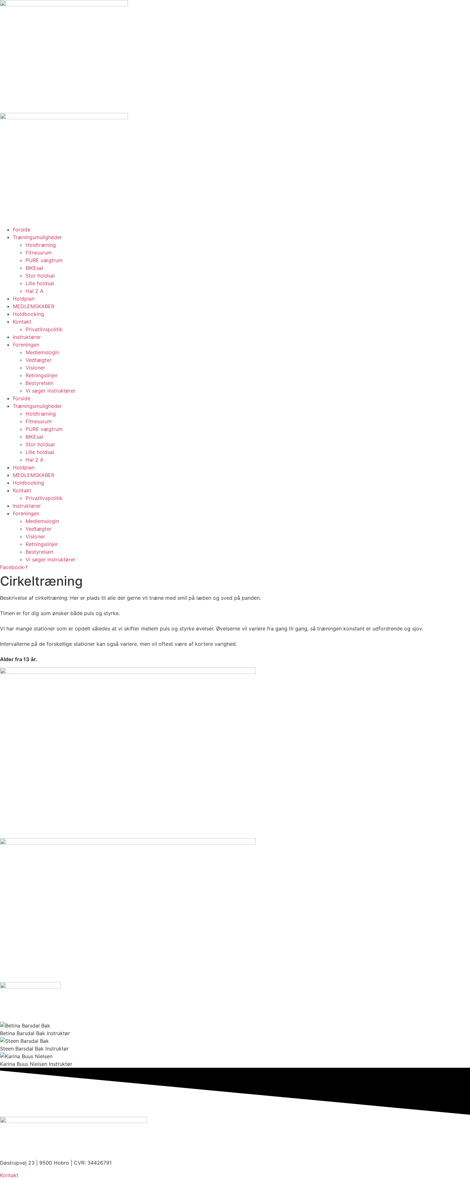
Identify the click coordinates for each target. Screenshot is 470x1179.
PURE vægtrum (44, 260)
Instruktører (27, 337)
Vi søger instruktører (50, 390)
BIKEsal (34, 268)
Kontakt (22, 321)
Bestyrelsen (39, 383)
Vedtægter (38, 360)
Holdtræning (41, 245)
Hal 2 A (34, 291)
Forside (21, 229)
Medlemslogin (42, 352)
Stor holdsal (40, 275)
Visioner (35, 367)
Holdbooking (28, 314)
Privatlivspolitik (44, 329)
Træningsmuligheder (37, 237)
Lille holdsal (40, 283)
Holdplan (24, 298)
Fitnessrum (39, 252)
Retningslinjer (42, 375)
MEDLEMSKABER (33, 306)
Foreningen (26, 344)
